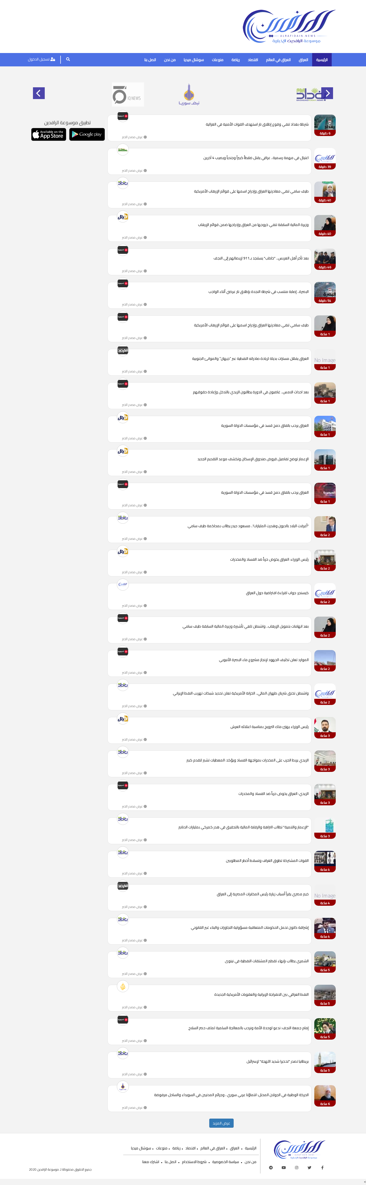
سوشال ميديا (194, 59)
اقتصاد (253, 59)
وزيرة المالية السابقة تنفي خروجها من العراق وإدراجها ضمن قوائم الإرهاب (253, 225)
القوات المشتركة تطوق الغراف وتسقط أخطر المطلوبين (267, 861)
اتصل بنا (150, 59)
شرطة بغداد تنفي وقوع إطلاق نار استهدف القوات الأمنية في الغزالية (257, 125)
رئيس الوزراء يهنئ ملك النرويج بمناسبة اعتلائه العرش (269, 727)
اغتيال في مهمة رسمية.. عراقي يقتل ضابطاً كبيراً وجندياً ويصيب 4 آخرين (256, 158)
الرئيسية (322, 59)
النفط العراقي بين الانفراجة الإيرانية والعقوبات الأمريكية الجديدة (261, 995)
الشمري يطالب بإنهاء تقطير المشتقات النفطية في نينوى (267, 961)
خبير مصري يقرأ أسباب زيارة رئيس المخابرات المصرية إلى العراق (263, 894)
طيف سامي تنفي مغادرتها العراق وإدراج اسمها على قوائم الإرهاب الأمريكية (251, 191)
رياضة (235, 59)
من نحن (170, 59)
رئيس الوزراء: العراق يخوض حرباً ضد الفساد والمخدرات (269, 560)
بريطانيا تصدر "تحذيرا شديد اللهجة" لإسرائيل (278, 1062)
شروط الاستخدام (194, 1161)
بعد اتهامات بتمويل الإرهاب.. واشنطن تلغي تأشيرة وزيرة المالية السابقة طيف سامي (245, 627)
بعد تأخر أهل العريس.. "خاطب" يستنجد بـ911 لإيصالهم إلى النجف (261, 258)
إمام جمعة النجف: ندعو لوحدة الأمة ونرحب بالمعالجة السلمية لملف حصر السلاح (248, 1028)
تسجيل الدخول (39, 59)
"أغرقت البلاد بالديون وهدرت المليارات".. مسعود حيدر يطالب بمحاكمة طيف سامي (248, 526)
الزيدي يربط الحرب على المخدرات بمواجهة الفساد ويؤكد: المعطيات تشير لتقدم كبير (247, 760)
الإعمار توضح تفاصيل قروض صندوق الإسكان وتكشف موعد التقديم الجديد (253, 459)
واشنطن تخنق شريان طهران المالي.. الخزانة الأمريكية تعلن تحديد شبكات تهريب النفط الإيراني (241, 693)
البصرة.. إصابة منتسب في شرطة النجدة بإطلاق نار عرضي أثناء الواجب (258, 292)
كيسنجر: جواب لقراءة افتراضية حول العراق (277, 593)
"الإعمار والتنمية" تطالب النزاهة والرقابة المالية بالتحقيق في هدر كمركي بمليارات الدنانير (243, 827)
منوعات (217, 59)
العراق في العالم (278, 59)
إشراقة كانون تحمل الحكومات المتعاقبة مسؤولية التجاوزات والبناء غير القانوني (250, 928)
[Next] (327, 93)
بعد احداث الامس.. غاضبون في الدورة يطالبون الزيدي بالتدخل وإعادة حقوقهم (251, 392)
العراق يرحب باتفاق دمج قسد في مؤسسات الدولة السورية (265, 426)
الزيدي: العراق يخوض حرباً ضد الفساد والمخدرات (273, 794)
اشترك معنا (150, 1161)
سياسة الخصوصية (225, 1161)
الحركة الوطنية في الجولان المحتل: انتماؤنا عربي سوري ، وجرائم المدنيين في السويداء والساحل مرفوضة (231, 1095)
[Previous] (39, 93)
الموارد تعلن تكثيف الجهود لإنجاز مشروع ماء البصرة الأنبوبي (264, 660)
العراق (303, 59)
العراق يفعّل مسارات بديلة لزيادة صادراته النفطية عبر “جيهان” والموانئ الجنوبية (250, 359)
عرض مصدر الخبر (133, 137)
